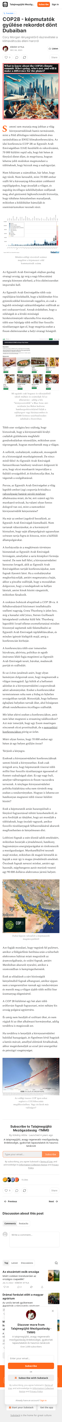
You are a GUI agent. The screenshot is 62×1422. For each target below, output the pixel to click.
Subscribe (44, 4)
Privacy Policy (36, 1391)
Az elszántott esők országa (21, 1271)
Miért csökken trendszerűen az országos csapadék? (19, 1277)
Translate (9, 13)
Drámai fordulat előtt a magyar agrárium (23, 1296)
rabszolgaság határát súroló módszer (24, 494)
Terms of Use (46, 1161)
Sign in (55, 4)
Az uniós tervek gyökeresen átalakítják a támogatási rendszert (21, 1304)
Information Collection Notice (33, 1164)
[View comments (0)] (17, 57)
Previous (12, 1201)
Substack (15, 1415)
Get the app (46, 1407)
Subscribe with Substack (33, 1377)
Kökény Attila (17, 47)
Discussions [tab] (27, 1263)
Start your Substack (23, 1407)
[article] (31, 1279)
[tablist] (16, 1223)
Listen (55, 48)
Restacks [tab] (23, 1223)
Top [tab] (6, 1263)
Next (51, 1201)
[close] (52, 1310)
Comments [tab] (10, 1223)
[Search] (56, 1263)
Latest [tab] (14, 1263)
